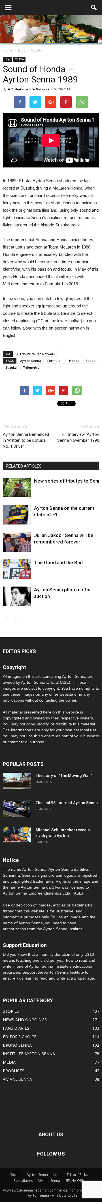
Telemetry (31, 367)
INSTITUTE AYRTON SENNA (29, 1053)
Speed (90, 360)
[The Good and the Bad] (17, 569)
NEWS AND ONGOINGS (25, 1019)
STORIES (11, 1011)
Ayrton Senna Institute (44, 1174)
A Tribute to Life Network (29, 89)
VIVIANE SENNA (17, 1079)
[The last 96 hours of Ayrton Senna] (17, 808)
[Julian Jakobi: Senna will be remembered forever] (17, 542)
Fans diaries (23, 1180)
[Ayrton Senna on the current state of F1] (17, 514)
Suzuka (11, 367)
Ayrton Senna (30, 360)
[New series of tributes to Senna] (17, 487)
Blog (7, 59)
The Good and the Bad (58, 562)
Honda (74, 360)
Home (8, 50)
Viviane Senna (49, 1180)
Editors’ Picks (77, 1174)
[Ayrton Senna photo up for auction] (17, 596)
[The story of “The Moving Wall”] (17, 781)
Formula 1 (55, 360)
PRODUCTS (13, 1070)
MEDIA (19, 59)
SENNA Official (76, 1180)
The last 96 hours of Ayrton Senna (67, 802)
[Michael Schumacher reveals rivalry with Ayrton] (17, 834)
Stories (15, 1174)
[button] (94, 7)
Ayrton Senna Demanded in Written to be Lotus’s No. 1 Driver (26, 440)
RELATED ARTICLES (24, 466)
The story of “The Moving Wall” (64, 775)
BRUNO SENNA (17, 1045)
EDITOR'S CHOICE (19, 1036)
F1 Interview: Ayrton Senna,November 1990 (78, 437)
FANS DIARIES (16, 1028)
